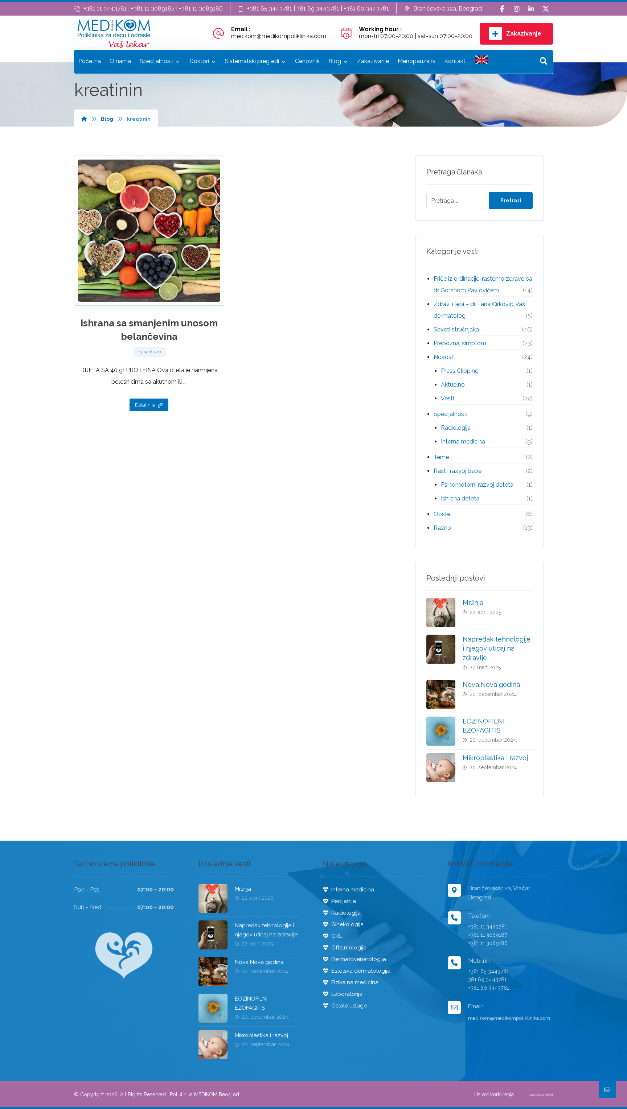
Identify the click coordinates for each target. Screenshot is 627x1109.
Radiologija (456, 427)
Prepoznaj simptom (460, 343)
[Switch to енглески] (481, 62)
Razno (442, 527)
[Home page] (84, 119)
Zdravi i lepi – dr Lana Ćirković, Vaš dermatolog (479, 310)
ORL (336, 936)
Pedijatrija (343, 901)
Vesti (447, 398)
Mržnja (473, 602)
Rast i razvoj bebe (457, 470)
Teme (441, 457)
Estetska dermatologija (360, 971)
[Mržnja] (440, 612)
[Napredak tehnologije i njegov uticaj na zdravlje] (440, 649)
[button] (502, 9)
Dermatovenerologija (358, 959)
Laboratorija (346, 994)
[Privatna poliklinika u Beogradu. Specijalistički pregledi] (114, 33)
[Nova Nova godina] (440, 694)
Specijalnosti (450, 414)
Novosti (444, 357)
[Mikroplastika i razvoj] (440, 767)
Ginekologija (347, 924)
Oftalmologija (348, 947)
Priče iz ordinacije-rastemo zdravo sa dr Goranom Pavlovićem (483, 284)
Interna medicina (463, 441)
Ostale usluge (349, 1005)
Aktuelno (453, 384)
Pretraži (510, 200)
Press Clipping (460, 370)
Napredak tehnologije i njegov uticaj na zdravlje (496, 648)
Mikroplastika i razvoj (495, 758)
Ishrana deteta (460, 498)
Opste (442, 514)
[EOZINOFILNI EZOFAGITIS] (440, 731)
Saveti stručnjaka (456, 329)
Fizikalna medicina (354, 982)
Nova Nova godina (491, 684)
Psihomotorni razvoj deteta (477, 484)
